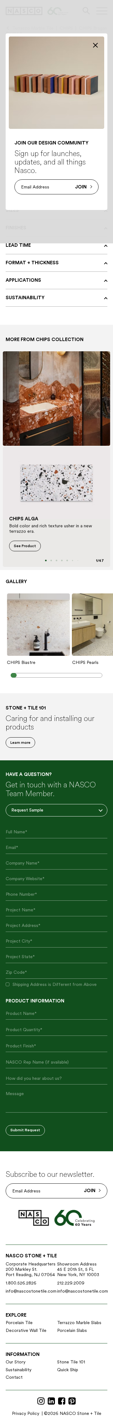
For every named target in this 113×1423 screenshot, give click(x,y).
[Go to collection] (56, 398)
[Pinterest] (72, 1401)
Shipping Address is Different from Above (55, 984)
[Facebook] (61, 1401)
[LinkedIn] (51, 1401)
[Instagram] (41, 1401)
